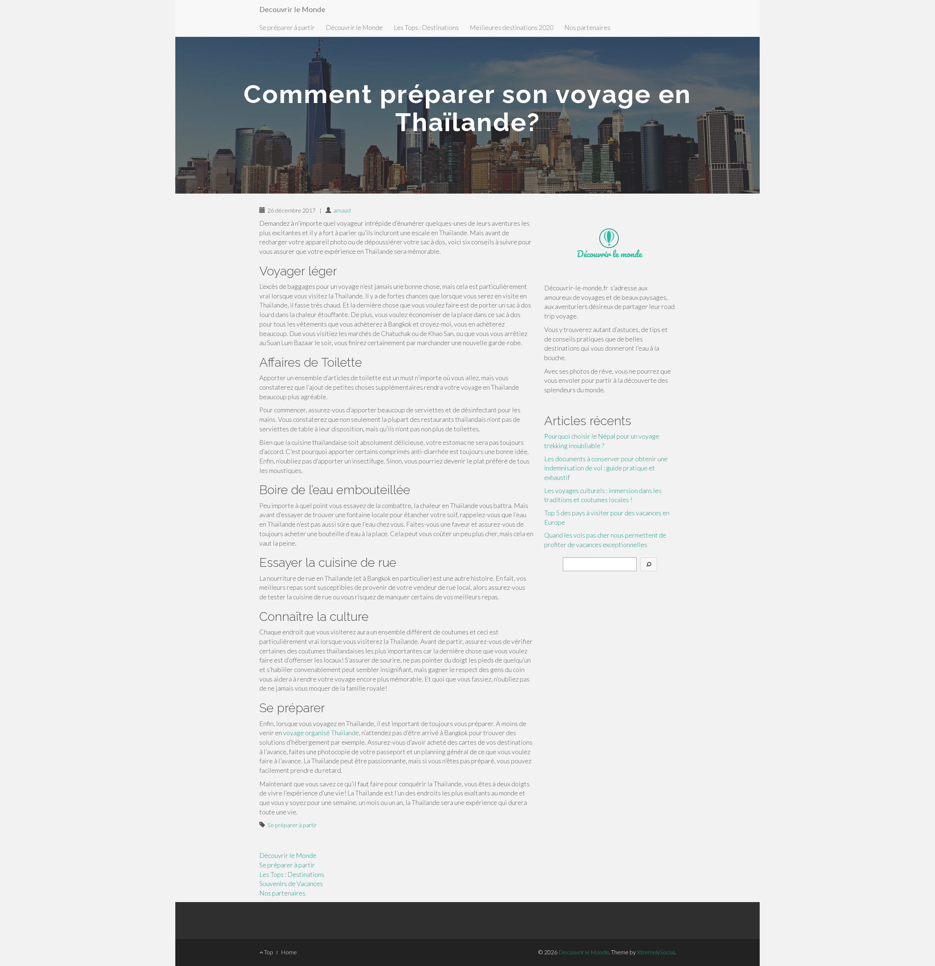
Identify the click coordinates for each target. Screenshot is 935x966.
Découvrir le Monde (354, 27)
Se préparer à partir (287, 27)
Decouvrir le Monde (292, 9)
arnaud (342, 210)
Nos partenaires (587, 27)
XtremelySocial (656, 951)
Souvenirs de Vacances (291, 883)
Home (289, 951)
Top (268, 951)
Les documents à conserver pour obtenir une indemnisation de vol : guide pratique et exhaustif (606, 468)
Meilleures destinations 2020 (511, 27)
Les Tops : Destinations (426, 27)
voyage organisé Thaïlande (321, 733)
